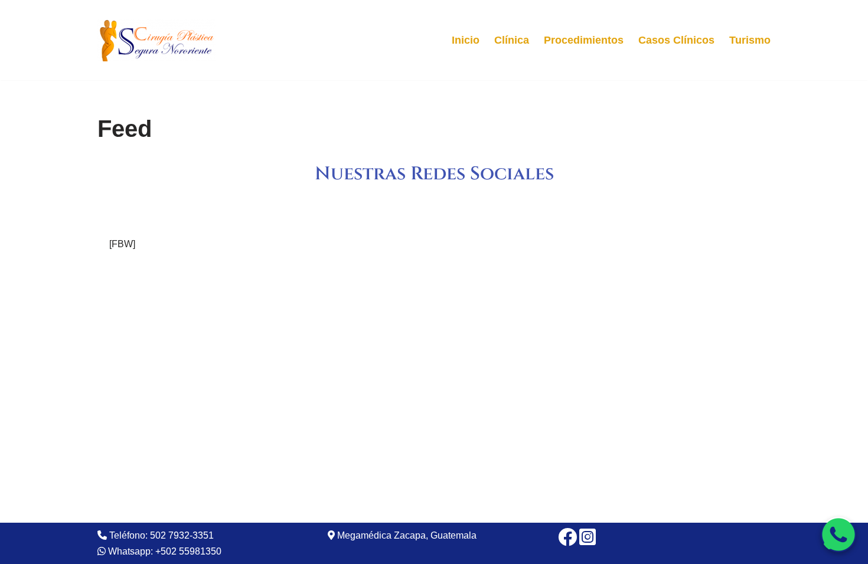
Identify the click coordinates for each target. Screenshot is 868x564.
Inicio (465, 40)
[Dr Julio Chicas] (156, 40)
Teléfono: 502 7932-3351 (160, 535)
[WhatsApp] (838, 534)
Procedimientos (584, 40)
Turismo (750, 40)
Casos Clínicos (676, 40)
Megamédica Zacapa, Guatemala (406, 535)
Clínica (511, 40)
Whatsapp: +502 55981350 (163, 551)
